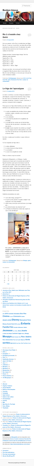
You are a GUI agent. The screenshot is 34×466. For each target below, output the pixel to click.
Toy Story (25, 343)
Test (22, 343)
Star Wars (18, 343)
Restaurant (14, 79)
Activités (11, 313)
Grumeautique (6, 398)
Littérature (5, 364)
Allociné (5, 384)
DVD (15, 324)
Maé (4, 402)
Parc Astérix (26, 336)
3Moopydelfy (14, 437)
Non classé (6, 372)
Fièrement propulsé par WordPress (17, 462)
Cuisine (23, 316)
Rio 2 (20, 79)
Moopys (25, 260)
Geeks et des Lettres (8, 397)
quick (9, 79)
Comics (11, 316)
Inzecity (5, 400)
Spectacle (13, 343)
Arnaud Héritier (7, 387)
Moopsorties (6, 370)
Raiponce (23, 340)
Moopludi (5, 368)
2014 (24, 78)
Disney (15, 319)
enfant (18, 324)
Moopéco (5, 366)
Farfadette (5, 393)
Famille (6, 327)
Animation (17, 313)
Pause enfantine (7, 375)
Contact (18, 23)
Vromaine (5, 425)
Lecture (14, 333)
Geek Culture (6, 395)
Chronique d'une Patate (9, 350)
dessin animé (7, 320)
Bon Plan (23, 313)
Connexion (5, 450)
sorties (6, 342)
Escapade (5, 353)
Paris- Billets (6, 406)
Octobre (16, 337)
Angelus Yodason (7, 386)
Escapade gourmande (8, 355)
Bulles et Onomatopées (9, 389)
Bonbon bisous (10, 10)
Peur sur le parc (16, 340)
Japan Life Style (7, 361)
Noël (13, 337)
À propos (11, 23)
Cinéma (6, 316)
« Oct (8, 284)
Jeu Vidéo (15, 330)
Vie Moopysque (12, 78)
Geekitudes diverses (8, 359)
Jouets (24, 330)
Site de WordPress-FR (8, 456)
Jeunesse (8, 330)
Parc (20, 337)
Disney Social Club (8, 324)
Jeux (19, 331)
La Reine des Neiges (7, 333)
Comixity (5, 391)
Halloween (20, 327)
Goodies (16, 327)
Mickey (23, 333)
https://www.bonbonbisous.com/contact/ (20, 444)
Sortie (27, 339)
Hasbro (25, 327)
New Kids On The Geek (9, 404)
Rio (18, 79)
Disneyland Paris (25, 320)
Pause (4, 374)
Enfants (25, 323)
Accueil (4, 23)
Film (6, 79)
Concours (17, 316)
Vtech (29, 343)
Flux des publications (8, 452)
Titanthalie (5, 408)
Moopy (27, 333)
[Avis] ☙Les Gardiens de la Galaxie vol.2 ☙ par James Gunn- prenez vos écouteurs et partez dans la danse (17, 305)
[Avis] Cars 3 (6, 294)
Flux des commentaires (9, 454)
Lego (19, 333)
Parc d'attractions (8, 340)
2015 (6, 313)
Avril (27, 78)
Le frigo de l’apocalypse (13, 88)
